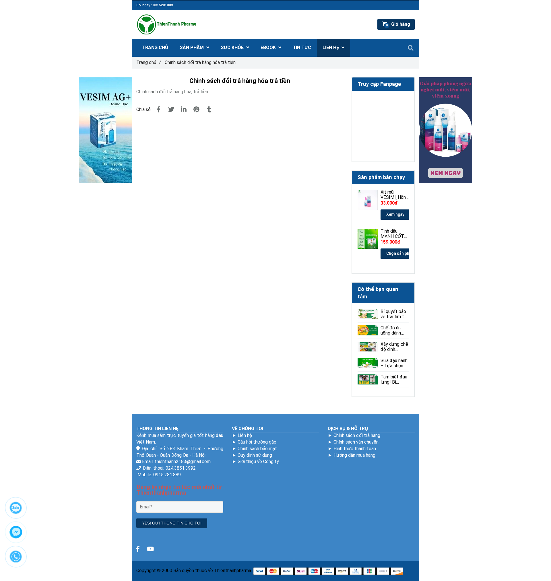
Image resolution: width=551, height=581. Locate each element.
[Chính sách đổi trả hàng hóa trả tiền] (158, 109)
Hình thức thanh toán (354, 448)
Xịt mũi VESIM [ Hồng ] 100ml (394, 195)
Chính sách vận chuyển (356, 442)
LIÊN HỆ (331, 47)
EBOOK (269, 47)
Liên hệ (245, 435)
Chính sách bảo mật (257, 448)
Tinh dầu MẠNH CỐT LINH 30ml (392, 234)
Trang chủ (148, 62)
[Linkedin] (183, 109)
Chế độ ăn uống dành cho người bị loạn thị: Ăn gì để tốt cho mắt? (394, 330)
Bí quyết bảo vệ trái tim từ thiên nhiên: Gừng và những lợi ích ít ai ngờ (394, 314)
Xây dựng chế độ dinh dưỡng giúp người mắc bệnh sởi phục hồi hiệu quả (394, 347)
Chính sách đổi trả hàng (356, 435)
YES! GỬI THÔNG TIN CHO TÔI (171, 523)
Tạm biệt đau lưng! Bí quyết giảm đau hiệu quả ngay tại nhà (394, 379)
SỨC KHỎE (233, 47)
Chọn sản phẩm (400, 253)
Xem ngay (395, 214)
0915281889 (163, 5)
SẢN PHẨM (192, 47)
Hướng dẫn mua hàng (354, 455)
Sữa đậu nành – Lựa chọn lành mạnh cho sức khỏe (394, 363)
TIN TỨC (302, 47)
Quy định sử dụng (255, 455)
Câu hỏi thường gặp (257, 442)
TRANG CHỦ (155, 47)
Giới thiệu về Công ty (258, 461)
